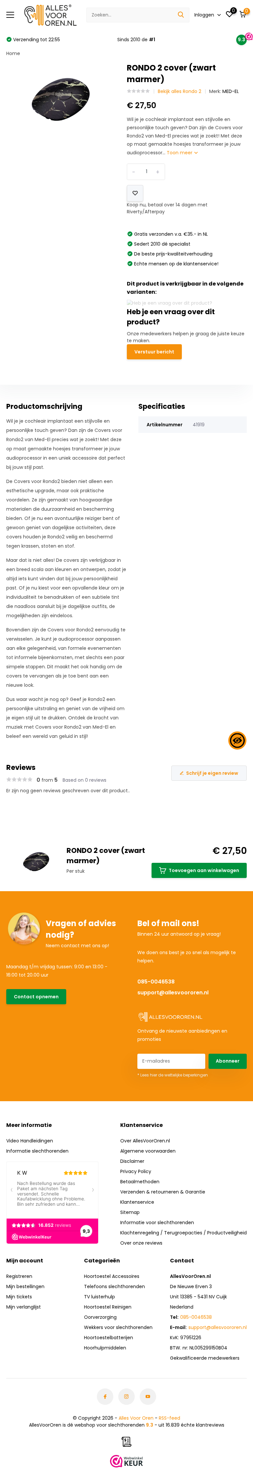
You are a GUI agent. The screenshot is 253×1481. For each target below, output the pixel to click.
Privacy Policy (135, 1171)
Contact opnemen (36, 996)
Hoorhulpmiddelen (105, 1348)
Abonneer (227, 1061)
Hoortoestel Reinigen (107, 1307)
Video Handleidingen (29, 1140)
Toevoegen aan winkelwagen (204, 870)
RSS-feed (169, 1418)
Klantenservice (137, 1202)
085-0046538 (156, 981)
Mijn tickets (19, 1296)
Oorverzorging (100, 1317)
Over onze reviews (141, 1243)
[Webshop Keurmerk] (126, 1461)
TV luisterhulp (99, 1296)
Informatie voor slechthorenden (157, 1222)
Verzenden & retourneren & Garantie (162, 1192)
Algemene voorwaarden (148, 1151)
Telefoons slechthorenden (114, 1286)
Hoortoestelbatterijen (108, 1337)
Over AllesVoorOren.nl (145, 1140)
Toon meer (180, 152)
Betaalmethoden (139, 1181)
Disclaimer (132, 1161)
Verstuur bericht (154, 351)
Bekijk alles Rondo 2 (179, 91)
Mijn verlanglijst (23, 1307)
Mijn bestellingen (25, 1286)
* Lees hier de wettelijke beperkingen (172, 1075)
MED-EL (230, 91)
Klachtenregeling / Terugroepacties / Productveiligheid (183, 1232)
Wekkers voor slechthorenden (118, 1327)
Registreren (19, 1276)
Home (13, 53)
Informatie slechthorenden (37, 1151)
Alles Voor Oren (136, 1418)
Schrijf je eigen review (212, 773)
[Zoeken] (181, 15)
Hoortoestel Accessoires (111, 1276)
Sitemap (130, 1212)
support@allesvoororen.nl (173, 992)
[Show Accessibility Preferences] (237, 741)
